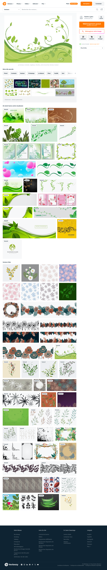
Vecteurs (10, 4)
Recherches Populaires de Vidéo (46, 550)
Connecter (99, 3)
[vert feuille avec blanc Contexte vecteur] (49, 369)
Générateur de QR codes (21, 557)
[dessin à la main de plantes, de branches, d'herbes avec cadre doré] (48, 399)
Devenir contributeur (67, 542)
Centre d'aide (67, 534)
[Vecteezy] (4, 3)
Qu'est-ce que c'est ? (94, 44)
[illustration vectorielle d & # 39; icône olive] (12, 249)
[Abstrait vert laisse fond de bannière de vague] (29, 228)
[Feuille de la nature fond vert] (13, 115)
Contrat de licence (44, 534)
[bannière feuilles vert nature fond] (55, 212)
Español (89, 537)
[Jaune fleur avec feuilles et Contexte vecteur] (11, 273)
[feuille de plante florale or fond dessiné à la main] (66, 399)
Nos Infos (66, 539)
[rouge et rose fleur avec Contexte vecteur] (11, 369)
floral (5, 73)
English (89, 534)
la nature (41, 73)
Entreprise (17, 541)
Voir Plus (64, 93)
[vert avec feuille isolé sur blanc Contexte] (68, 485)
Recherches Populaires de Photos (46, 546)
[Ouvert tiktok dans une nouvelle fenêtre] (32, 564)
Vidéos (27, 4)
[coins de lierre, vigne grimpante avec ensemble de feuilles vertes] (57, 185)
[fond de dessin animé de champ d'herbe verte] (16, 417)
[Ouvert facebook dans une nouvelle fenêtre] (21, 564)
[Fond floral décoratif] (30, 185)
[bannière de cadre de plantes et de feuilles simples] (66, 151)
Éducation (17, 544)
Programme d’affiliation (45, 539)
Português (90, 539)
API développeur (18, 546)
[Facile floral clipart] (68, 502)
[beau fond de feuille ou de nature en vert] (44, 133)
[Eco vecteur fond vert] (12, 185)
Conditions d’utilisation (63, 565)
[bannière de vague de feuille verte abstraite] (17, 212)
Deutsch (89, 541)
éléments (70, 73)
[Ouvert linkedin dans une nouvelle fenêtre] (27, 564)
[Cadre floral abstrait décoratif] (66, 228)
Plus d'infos (84, 48)
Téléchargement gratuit (92, 24)
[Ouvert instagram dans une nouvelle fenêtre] (24, 564)
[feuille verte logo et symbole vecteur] (67, 133)
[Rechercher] (97, 9)
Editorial (35, 4)
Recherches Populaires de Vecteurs (46, 542)
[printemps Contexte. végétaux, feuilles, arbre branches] (65, 351)
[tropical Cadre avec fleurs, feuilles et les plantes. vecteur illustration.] (65, 434)
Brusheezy (17, 534)
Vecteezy (16, 537)
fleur (49, 73)
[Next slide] (74, 73)
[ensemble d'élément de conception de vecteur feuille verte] (56, 169)
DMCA (40, 537)
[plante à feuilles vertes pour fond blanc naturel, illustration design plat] (16, 133)
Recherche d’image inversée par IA (22, 549)
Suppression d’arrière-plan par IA (21, 553)
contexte (13, 73)
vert (63, 73)
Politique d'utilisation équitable (93, 565)
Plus (43, 4)
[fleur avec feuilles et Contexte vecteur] (30, 273)
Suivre (101, 18)
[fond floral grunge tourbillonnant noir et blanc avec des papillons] (45, 434)
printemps (31, 73)
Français (89, 544)
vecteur (22, 73)
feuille (56, 73)
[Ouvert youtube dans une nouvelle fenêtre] (38, 564)
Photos (19, 4)
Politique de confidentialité (77, 565)
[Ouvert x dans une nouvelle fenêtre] (35, 564)
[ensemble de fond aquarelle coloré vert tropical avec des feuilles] (29, 151)
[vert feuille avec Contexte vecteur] (30, 369)
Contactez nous (68, 537)
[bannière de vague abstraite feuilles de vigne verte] (20, 200)
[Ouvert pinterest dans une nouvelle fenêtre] (29, 564)
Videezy (16, 539)
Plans (67, 3)
